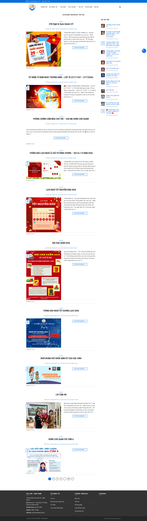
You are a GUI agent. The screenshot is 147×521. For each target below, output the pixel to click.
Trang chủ (43, 7)
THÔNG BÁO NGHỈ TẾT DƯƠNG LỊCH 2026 (61, 310)
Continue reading (80, 47)
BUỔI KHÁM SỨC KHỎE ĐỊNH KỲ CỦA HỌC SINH (61, 358)
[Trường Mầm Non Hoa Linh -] (32, 7)
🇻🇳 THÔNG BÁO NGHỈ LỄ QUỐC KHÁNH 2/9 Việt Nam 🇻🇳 (112, 111)
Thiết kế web (107, 518)
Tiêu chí (77, 501)
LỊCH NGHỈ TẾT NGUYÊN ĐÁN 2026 (61, 189)
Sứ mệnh (53, 505)
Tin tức (80, 7)
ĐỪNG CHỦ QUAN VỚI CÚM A (61, 439)
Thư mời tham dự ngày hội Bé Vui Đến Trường (112, 103)
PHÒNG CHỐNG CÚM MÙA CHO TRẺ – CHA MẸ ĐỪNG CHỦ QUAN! (61, 119)
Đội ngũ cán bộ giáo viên (57, 501)
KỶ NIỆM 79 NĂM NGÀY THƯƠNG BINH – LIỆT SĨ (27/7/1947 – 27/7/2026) (61, 77)
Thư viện (63, 7)
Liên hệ (96, 7)
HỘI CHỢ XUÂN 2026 (61, 243)
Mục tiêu (77, 498)
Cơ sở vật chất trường (57, 508)
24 (68, 479)
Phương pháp (78, 505)
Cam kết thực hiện (80, 508)
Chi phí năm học (79, 511)
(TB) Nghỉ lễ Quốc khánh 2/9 (61, 24)
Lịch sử (53, 498)
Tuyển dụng (88, 7)
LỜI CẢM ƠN (61, 394)
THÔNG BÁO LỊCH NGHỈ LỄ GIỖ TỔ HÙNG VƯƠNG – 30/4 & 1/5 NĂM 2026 (61, 153)
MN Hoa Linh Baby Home (70, 29)
